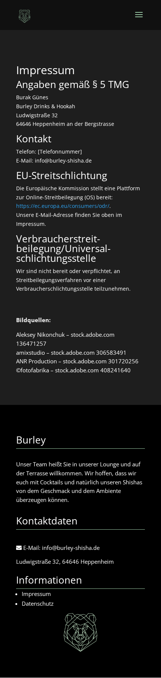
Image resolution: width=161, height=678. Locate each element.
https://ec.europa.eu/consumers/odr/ (62, 205)
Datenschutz (38, 603)
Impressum (36, 593)
